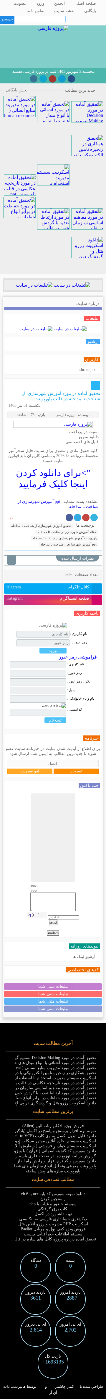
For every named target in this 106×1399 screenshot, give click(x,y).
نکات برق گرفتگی (53, 1209)
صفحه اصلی (85, 3)
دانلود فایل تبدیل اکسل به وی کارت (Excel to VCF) (51, 1136)
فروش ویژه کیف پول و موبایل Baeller (53, 1229)
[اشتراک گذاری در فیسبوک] (69, 517)
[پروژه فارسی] (53, 28)
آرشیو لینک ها (83, 956)
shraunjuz (87, 369)
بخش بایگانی (17, 90)
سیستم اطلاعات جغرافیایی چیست (53, 1234)
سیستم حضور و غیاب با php (53, 1204)
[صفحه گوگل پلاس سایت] (52, 79)
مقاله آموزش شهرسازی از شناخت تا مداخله (67, 532)
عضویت (20, 3)
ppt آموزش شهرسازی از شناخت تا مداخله (68, 544)
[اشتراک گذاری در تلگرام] (77, 517)
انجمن (59, 3)
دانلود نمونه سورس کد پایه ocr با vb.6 (53, 1194)
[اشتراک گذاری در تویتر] (94, 517)
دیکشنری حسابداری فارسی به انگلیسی (53, 1219)
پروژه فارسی (65, 415)
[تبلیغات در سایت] (71, 285)
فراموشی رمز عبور (78, 656)
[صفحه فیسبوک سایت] (71, 79)
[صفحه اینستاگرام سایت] (33, 79)
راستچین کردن (53, 1199)
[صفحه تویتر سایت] (43, 79)
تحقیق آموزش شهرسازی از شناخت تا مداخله (41, 525)
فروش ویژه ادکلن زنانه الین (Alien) (53, 1126)
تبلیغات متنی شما (53, 986)
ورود (40, 3)
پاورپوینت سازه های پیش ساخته (53, 1171)
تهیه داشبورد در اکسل (53, 1214)
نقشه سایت (64, 11)
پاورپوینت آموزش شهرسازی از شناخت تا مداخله (64, 538)
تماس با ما (35, 11)
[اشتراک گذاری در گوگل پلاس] (86, 517)
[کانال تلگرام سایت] (62, 79)
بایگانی (90, 11)
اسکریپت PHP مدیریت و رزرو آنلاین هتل (53, 1224)
